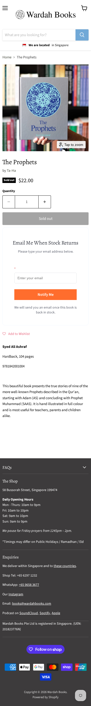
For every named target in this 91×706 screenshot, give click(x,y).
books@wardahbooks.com (31, 603)
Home (6, 57)
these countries (65, 566)
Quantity (8, 191)
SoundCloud (28, 613)
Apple (56, 613)
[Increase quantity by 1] (45, 201)
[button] (16, 334)
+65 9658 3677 (29, 584)
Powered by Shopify (45, 697)
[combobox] (38, 35)
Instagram (15, 594)
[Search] (82, 35)
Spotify (45, 613)
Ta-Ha (11, 170)
